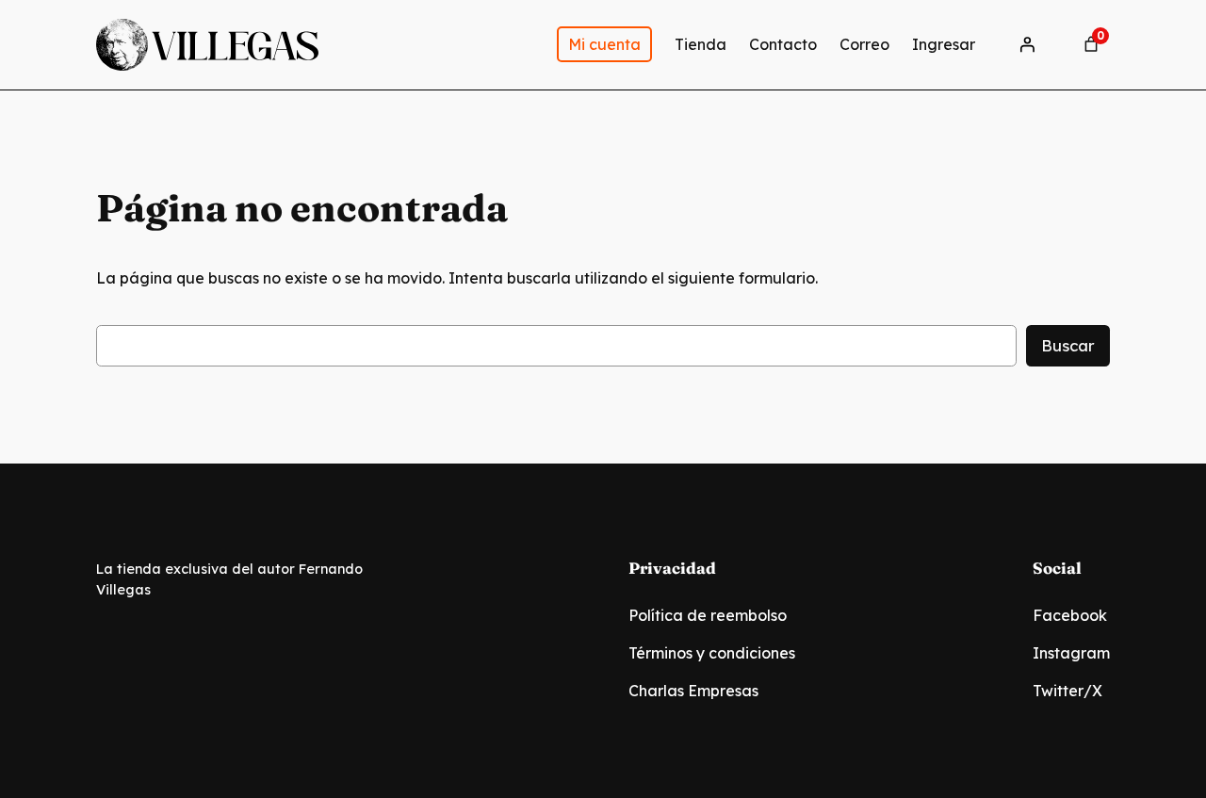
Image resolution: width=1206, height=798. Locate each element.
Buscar (1068, 345)
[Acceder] (1027, 44)
